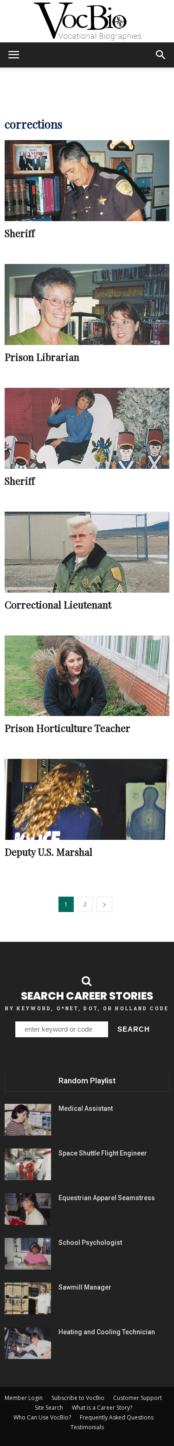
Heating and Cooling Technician (106, 1332)
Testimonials (87, 1427)
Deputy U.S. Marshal (48, 851)
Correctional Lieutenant (58, 604)
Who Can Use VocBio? (42, 1417)
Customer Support (137, 1398)
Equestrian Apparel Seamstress (106, 1198)
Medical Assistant (85, 1108)
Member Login (24, 1398)
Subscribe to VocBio (78, 1398)
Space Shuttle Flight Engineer (102, 1153)
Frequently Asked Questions (117, 1417)
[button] (161, 55)
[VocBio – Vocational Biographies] (87, 21)
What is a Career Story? (102, 1408)
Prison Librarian (42, 356)
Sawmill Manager (84, 1287)
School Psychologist (90, 1242)
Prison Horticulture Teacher (67, 727)
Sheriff (20, 232)
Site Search (49, 1408)
